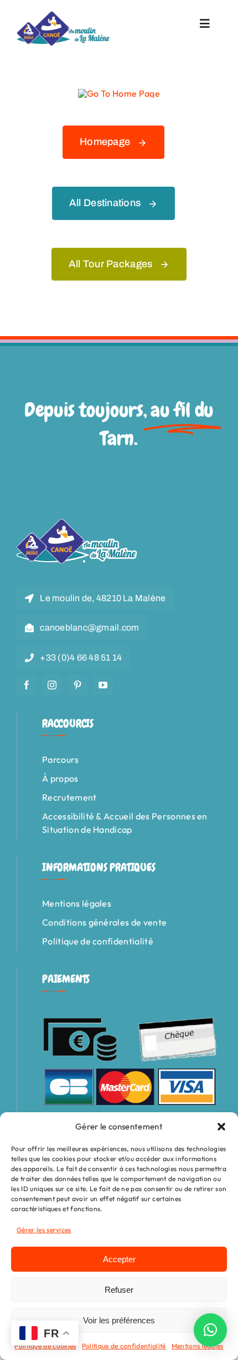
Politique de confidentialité (124, 1346)
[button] (221, 1126)
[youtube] (103, 685)
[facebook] (27, 685)
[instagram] (52, 685)
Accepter (119, 1259)
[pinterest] (77, 685)
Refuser (119, 1289)
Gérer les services (44, 1230)
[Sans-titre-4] (64, 15)
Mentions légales (198, 1346)
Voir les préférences (119, 1320)
